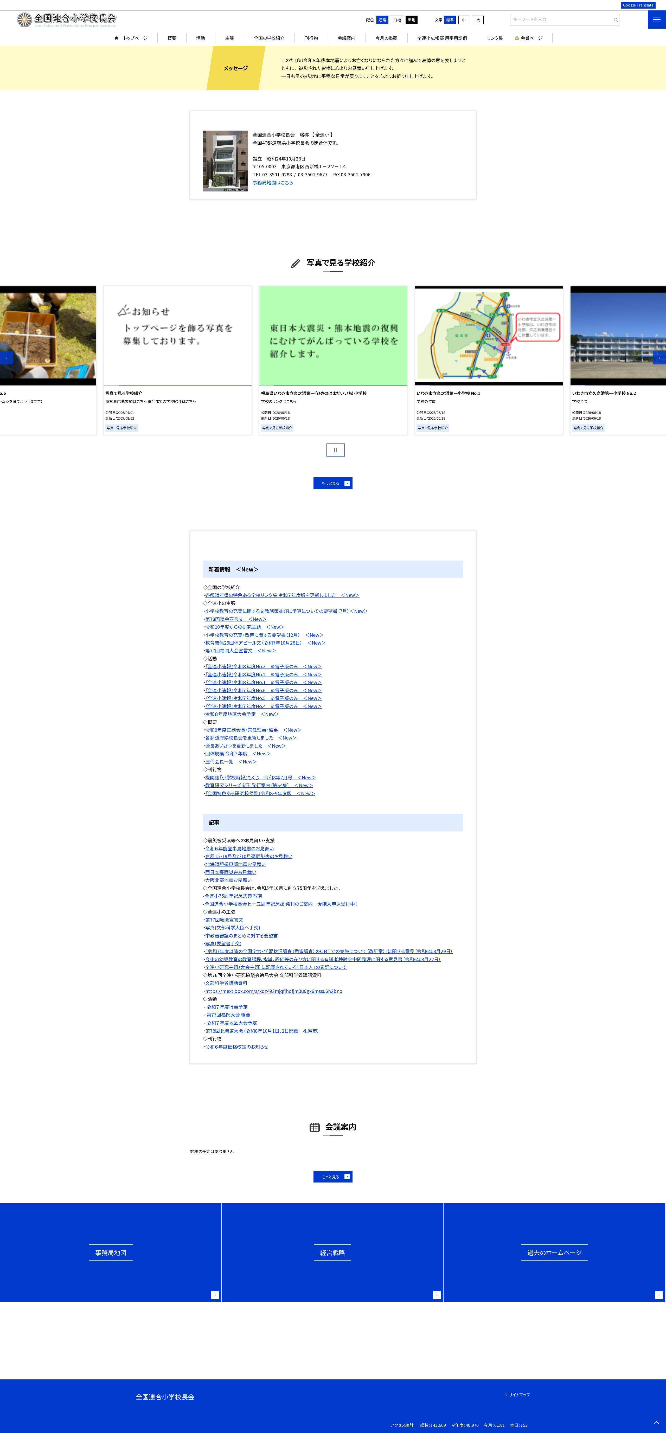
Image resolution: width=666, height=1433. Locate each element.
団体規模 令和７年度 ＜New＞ (238, 753)
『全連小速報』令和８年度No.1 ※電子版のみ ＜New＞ (263, 682)
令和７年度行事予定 (227, 1006)
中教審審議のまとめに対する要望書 (241, 935)
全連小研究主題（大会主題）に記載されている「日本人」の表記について (276, 966)
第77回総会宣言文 (224, 919)
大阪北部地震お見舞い (228, 879)
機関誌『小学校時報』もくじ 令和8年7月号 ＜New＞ (260, 777)
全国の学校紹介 (269, 38)
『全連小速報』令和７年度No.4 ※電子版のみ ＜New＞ (263, 706)
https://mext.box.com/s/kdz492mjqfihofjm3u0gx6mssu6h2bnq (273, 990)
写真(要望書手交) (223, 943)
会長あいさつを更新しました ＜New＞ (245, 745)
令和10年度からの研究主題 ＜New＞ (245, 626)
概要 (172, 38)
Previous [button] (6, 357)
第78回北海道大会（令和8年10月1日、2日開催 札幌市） (262, 1030)
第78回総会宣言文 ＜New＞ (236, 618)
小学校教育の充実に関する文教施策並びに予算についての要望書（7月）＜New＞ (286, 610)
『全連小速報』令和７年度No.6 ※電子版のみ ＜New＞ (263, 690)
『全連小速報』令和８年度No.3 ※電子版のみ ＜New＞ (263, 666)
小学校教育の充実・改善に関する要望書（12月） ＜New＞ (264, 634)
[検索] (614, 18)
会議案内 (346, 38)
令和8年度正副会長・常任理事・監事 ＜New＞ (253, 729)
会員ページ (531, 38)
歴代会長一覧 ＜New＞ (231, 761)
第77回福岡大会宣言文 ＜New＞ (240, 650)
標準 (450, 19)
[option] (333, 360)
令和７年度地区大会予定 (232, 1022)
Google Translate (638, 5)
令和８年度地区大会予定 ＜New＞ (242, 713)
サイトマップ (519, 1394)
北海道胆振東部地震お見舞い (235, 863)
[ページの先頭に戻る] (656, 1423)
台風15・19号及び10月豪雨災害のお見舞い (248, 856)
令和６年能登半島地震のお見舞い (239, 848)
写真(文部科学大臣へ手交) (232, 927)
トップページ (136, 38)
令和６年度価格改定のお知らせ (236, 1046)
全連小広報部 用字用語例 (442, 38)
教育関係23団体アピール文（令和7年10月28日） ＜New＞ (265, 642)
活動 (200, 38)
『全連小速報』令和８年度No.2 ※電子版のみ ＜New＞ (263, 674)
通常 (382, 19)
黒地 (411, 19)
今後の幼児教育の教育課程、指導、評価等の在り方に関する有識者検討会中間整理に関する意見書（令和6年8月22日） (323, 959)
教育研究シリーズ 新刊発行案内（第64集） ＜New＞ (259, 785)
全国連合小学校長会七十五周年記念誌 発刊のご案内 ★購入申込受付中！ (281, 903)
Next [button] (659, 357)
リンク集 (495, 38)
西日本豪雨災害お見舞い (230, 872)
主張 (229, 38)
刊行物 (311, 38)
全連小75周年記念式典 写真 (233, 895)
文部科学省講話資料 (226, 982)
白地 (397, 19)
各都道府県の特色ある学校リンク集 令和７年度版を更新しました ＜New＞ (282, 595)
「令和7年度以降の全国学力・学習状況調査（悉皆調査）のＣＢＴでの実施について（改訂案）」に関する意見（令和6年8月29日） (329, 951)
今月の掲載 (386, 38)
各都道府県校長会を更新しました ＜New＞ (251, 737)
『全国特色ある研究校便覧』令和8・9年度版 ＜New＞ (260, 793)
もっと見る (330, 483)
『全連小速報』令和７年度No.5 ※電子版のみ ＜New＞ (263, 698)
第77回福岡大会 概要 (228, 1014)
